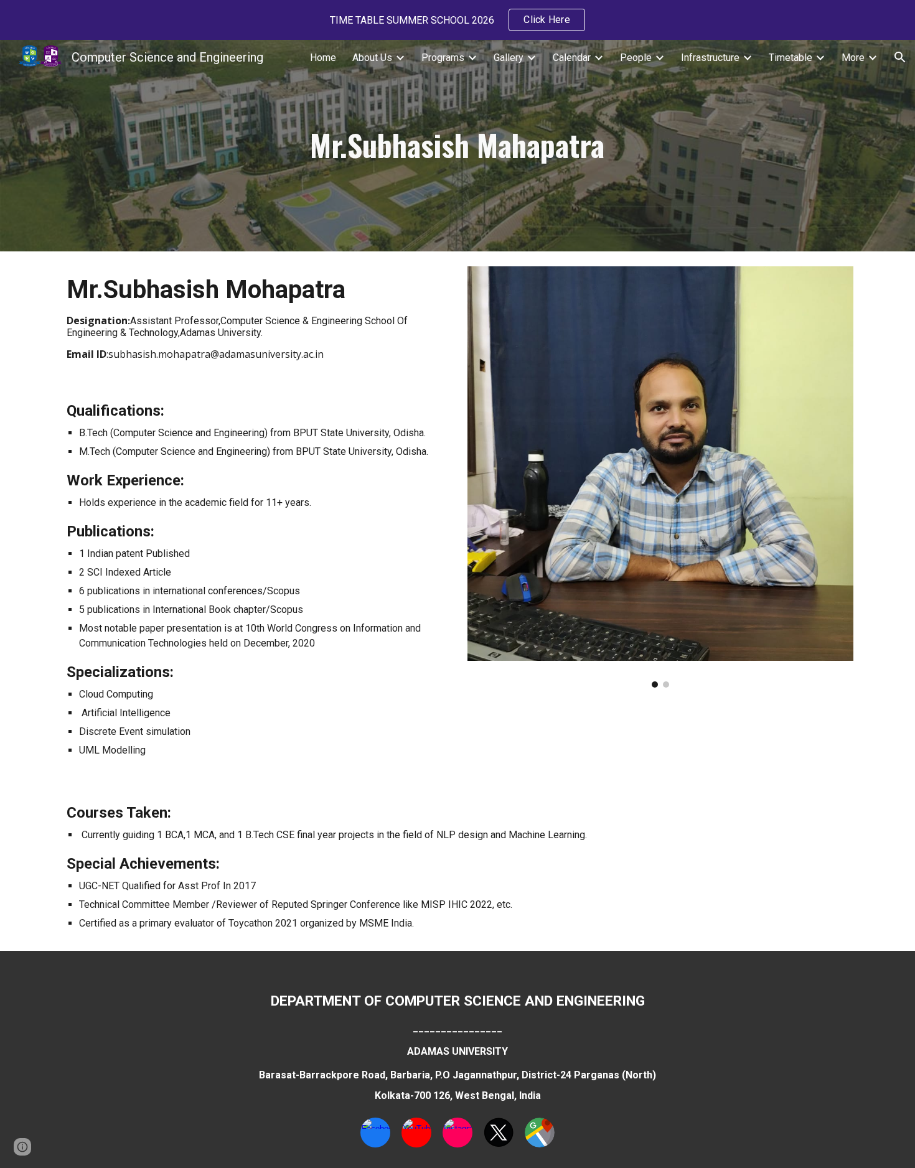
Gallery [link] (508, 57)
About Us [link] (372, 57)
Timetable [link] (790, 57)
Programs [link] (442, 57)
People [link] (636, 57)
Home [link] (323, 57)
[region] (457, 20)
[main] (457, 145)
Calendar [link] (572, 57)
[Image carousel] (660, 477)
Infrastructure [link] (710, 57)
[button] (900, 57)
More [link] (853, 57)
